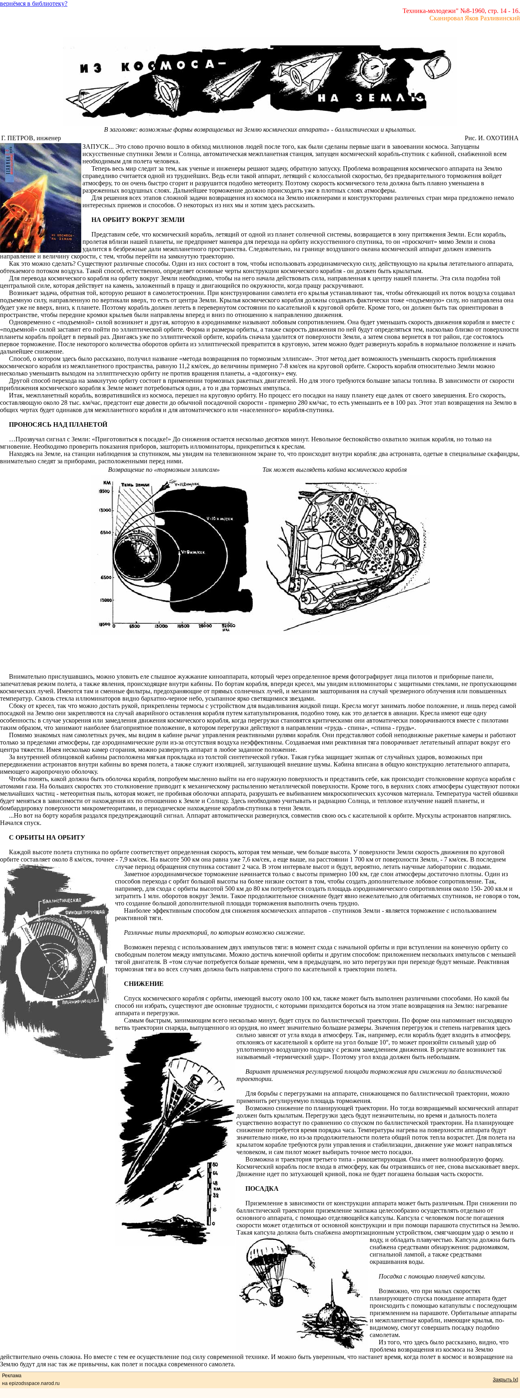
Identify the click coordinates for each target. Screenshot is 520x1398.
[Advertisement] (260, 654)
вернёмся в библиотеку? (33, 3)
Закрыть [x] (505, 1380)
